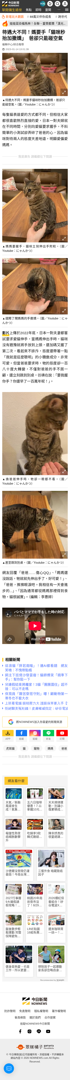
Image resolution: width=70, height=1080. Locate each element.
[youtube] (48, 1031)
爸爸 (64, 748)
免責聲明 (24, 1010)
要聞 (48, 10)
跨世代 (62, 16)
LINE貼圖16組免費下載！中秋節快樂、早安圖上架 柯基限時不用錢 (34, 930)
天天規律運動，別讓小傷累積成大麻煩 (55, 806)
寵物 (36, 748)
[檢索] (57, 3)
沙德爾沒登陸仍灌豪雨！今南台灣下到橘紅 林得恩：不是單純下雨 (17, 872)
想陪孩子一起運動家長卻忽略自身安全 (50, 968)
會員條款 (20, 1017)
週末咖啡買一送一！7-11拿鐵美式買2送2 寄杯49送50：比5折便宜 (56, 930)
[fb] (20, 1031)
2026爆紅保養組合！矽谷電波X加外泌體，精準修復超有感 (56, 902)
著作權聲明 (59, 1010)
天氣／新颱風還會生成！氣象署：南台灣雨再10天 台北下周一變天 (13, 806)
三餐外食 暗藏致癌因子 (50, 872)
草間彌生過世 (12, 9)
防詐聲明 (9, 1010)
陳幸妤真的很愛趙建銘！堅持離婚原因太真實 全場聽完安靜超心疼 (55, 835)
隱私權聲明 (41, 1010)
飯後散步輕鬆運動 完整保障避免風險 (13, 932)
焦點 (29, 10)
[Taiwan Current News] (42, 3)
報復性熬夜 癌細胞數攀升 (13, 837)
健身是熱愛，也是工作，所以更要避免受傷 (17, 968)
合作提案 (50, 1017)
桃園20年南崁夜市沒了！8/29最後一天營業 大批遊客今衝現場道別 (35, 902)
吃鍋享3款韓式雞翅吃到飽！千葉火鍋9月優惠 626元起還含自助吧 (34, 835)
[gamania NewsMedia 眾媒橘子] (35, 1047)
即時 (38, 10)
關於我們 (35, 1017)
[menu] (66, 9)
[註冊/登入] (65, 3)
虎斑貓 (10, 748)
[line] (39, 1031)
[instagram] (29, 1031)
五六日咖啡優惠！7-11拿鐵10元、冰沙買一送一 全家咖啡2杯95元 (34, 806)
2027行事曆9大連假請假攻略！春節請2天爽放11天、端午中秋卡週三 (13, 902)
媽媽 (50, 748)
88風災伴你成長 (40, 16)
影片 (5, 333)
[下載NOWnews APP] (50, 3)
